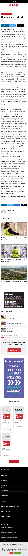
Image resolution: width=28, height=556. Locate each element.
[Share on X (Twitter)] (12, 25)
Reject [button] (11, 553)
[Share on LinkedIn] (5, 25)
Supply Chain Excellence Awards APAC (9, 535)
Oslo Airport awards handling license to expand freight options (13, 260)
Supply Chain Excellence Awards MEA (9, 532)
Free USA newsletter (5, 511)
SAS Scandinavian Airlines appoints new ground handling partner (15, 324)
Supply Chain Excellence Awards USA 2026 (6, 422)
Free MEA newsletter (5, 513)
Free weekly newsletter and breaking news (10, 506)
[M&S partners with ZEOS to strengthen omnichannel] (3, 330)
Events (2, 487)
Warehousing (4, 475)
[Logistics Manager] (14, 5)
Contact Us (3, 501)
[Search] (26, 5)
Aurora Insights (4, 482)
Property (3, 477)
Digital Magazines (4, 490)
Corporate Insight (5, 485)
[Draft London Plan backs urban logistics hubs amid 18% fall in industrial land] (14, 273)
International (4, 480)
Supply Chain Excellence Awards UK (6, 449)
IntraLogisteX (4, 540)
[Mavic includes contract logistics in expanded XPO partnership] (14, 229)
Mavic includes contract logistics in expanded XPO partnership (14, 238)
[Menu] (2, 5)
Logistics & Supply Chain (6, 472)
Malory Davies (8, 20)
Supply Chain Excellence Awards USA (8, 530)
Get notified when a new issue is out (8, 518)
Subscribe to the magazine (6, 504)
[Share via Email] (20, 25)
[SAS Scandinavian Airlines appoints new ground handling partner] (3, 323)
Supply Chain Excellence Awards (7, 527)
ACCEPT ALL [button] (17, 553)
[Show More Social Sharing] (25, 25)
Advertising (3, 499)
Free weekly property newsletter (8, 508)
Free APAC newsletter (6, 516)
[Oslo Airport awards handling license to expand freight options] (14, 251)
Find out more (6, 428)
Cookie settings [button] (5, 553)
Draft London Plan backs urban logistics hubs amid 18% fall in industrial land (14, 282)
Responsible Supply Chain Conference (9, 537)
